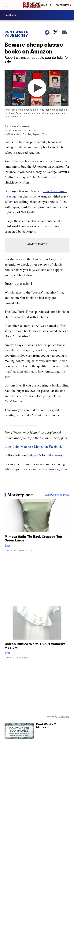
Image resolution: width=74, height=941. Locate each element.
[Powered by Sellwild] (63, 717)
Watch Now (63, 5)
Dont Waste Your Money (16, 33)
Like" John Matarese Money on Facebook (33, 446)
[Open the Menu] (6, 5)
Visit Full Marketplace (57, 494)
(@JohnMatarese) (49, 455)
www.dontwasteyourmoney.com (45, 469)
